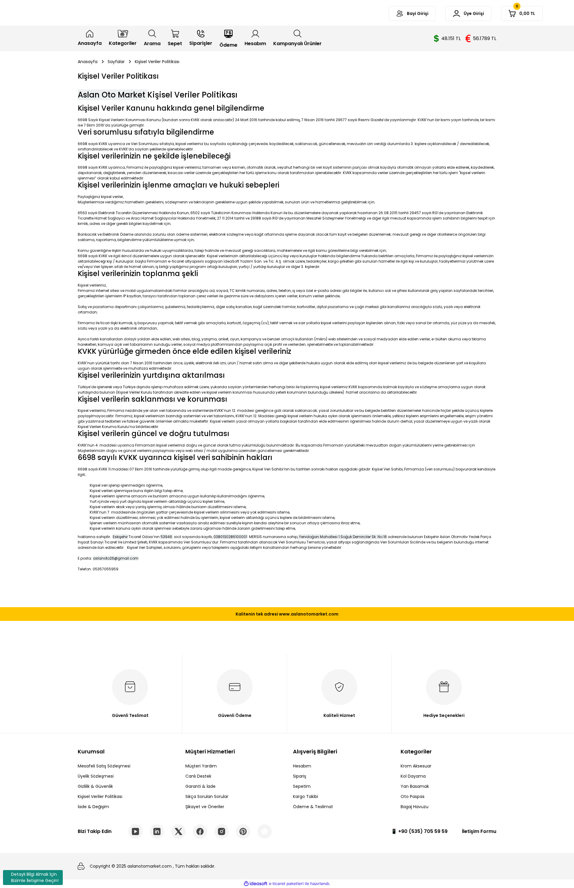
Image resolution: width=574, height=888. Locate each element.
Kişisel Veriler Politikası (100, 796)
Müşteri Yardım (201, 766)
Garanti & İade (200, 786)
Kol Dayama (413, 776)
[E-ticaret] (286, 884)
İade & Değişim (93, 807)
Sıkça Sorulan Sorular (206, 796)
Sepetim (302, 786)
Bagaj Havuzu (414, 807)
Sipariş (299, 776)
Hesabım (302, 766)
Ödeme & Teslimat (313, 807)
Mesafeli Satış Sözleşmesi (104, 766)
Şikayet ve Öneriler (204, 807)
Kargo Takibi (305, 796)
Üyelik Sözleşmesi (96, 776)
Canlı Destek (198, 776)
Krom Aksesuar (416, 766)
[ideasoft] (256, 884)
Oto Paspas (413, 796)
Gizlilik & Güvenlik (95, 786)
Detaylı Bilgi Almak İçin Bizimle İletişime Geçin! (35, 877)
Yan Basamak (415, 786)
